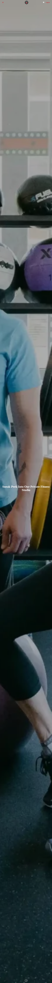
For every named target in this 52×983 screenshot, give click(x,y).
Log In (48, 2)
